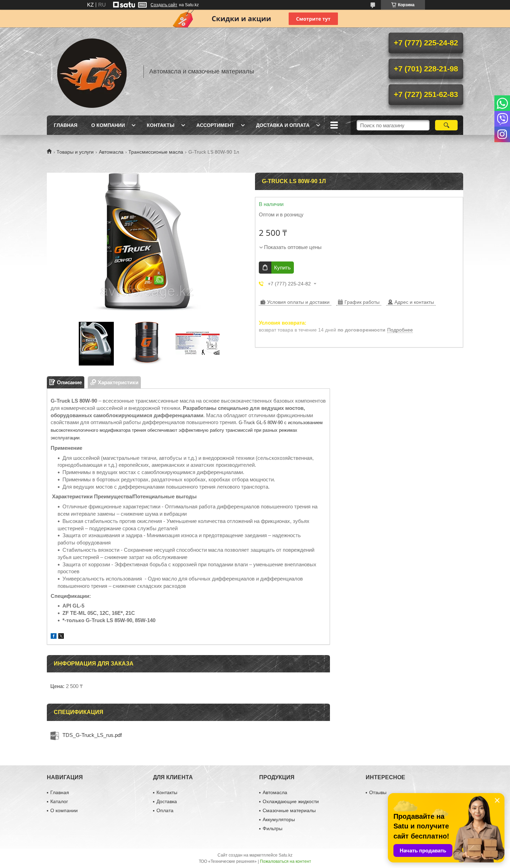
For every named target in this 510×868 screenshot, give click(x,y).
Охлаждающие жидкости (291, 801)
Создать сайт (164, 4)
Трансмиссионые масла (155, 152)
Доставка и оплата (282, 125)
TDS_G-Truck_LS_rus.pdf (92, 735)
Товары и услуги (75, 152)
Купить (282, 267)
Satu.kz (285, 855)
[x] (61, 637)
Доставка (166, 801)
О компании (108, 125)
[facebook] (54, 637)
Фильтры (272, 828)
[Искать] (446, 125)
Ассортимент (215, 125)
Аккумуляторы (279, 819)
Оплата (164, 810)
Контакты (161, 125)
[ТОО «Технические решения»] (92, 71)
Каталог (59, 801)
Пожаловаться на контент (285, 861)
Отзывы (377, 792)
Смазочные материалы (289, 810)
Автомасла (111, 152)
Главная (65, 125)
